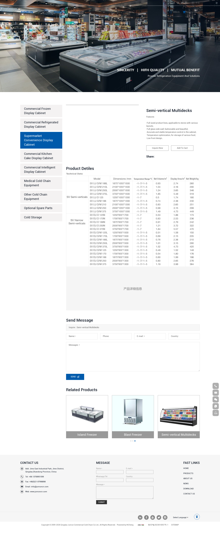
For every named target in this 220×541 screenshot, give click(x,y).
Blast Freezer (133, 434)
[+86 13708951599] (216, 386)
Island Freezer (87, 434)
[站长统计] (141, 525)
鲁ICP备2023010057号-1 (158, 525)
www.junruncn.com (38, 491)
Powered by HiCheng (125, 525)
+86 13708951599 (36, 477)
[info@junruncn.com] (216, 393)
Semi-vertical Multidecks (179, 434)
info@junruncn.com (39, 486)
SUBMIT (101, 502)
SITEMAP (175, 525)
